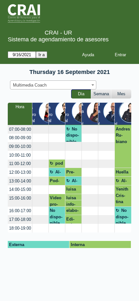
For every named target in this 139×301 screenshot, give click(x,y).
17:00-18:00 (20, 219)
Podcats (54, 181)
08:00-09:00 (20, 137)
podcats (56, 164)
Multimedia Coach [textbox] (30, 85)
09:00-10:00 (20, 146)
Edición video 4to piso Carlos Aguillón (72, 220)
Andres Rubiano (123, 135)
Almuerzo (56, 173)
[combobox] (53, 84)
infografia (72, 204)
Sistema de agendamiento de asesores (58, 39)
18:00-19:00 (20, 228)
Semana (101, 93)
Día (81, 93)
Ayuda (88, 54)
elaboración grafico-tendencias (72, 211)
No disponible (72, 134)
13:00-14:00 (20, 181)
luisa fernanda (72, 190)
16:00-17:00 (20, 210)
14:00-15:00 (20, 189)
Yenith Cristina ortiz (122, 196)
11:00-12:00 (20, 163)
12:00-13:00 (20, 172)
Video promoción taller (55, 200)
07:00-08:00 (20, 129)
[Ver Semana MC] (98, 114)
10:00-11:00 (20, 155)
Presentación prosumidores (72, 173)
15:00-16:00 (20, 198)
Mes (121, 93)
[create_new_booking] (40, 129)
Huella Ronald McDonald (123, 173)
